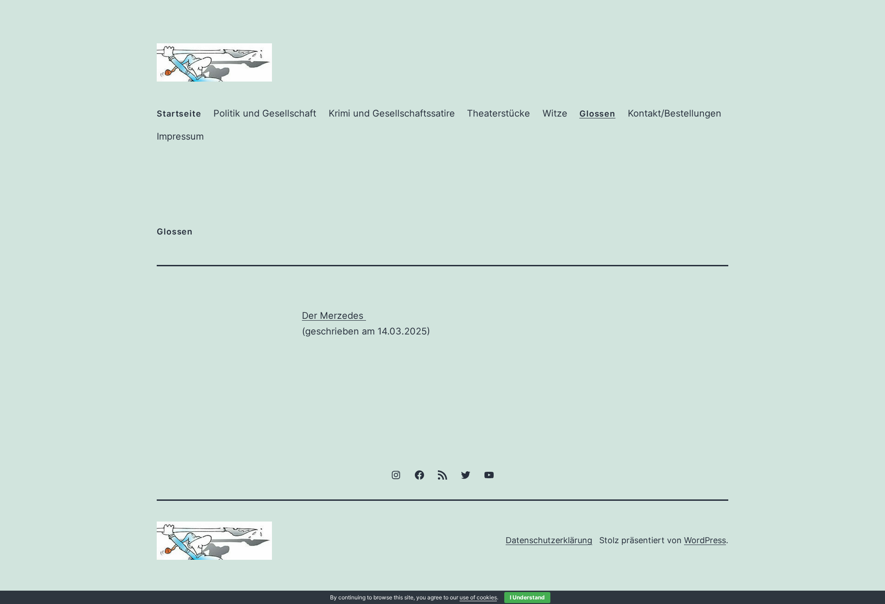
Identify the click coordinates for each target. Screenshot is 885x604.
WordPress (705, 540)
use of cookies (478, 597)
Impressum (180, 136)
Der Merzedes (334, 315)
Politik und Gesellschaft (264, 113)
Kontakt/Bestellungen (674, 113)
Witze (555, 113)
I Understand (527, 597)
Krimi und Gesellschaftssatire (392, 113)
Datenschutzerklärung (549, 540)
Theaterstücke (498, 113)
